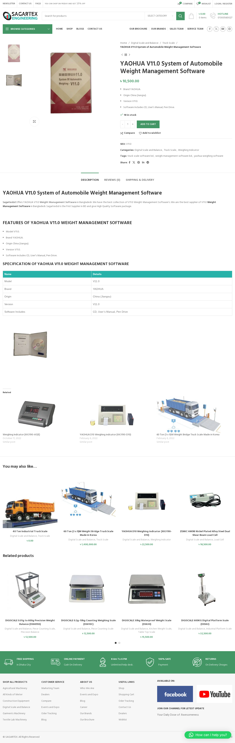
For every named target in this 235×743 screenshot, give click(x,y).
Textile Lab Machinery (15, 720)
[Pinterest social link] (229, 29)
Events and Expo (50, 707)
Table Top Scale (146, 632)
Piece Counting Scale (44, 629)
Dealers (45, 694)
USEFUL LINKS (126, 682)
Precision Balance (30, 632)
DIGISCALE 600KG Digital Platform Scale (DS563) (205, 622)
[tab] (90, 178)
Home (123, 43)
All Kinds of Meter (12, 694)
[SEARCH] (180, 16)
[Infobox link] (221, 16)
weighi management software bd (173, 156)
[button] (30, 504)
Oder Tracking (49, 713)
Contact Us (125, 707)
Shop (121, 688)
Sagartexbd (9, 202)
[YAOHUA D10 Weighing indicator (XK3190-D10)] (116, 414)
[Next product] (129, 55)
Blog (43, 720)
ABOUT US (86, 682)
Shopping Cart (126, 694)
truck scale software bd (140, 156)
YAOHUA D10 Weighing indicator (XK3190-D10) (105, 435)
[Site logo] (20, 16)
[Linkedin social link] (143, 162)
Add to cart (148, 124)
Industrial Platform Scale (219, 629)
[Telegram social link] (147, 162)
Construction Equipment (16, 701)
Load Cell (219, 540)
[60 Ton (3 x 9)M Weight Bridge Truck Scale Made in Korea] (193, 414)
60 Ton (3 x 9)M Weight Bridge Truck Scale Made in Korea (188, 435)
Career (83, 707)
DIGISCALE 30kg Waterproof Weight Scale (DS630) (146, 622)
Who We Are (87, 688)
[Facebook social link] (209, 29)
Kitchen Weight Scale (160, 629)
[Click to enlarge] (34, 121)
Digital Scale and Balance (144, 43)
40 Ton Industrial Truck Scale (30, 531)
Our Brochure (87, 720)
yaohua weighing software (208, 156)
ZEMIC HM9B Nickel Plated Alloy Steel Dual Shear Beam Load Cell (205, 533)
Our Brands (86, 713)
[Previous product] (122, 55)
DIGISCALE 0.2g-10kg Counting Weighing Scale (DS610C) (88, 622)
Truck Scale (168, 43)
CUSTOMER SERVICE (52, 682)
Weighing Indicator (188, 150)
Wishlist (123, 720)
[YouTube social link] (223, 29)
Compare (46, 701)
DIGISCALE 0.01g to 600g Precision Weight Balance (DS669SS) (30, 622)
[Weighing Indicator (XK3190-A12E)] (39, 414)
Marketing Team (50, 688)
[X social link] (216, 29)
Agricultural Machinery (15, 688)
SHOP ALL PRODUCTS (15, 682)
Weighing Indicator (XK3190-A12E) (21, 435)
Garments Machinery (14, 713)
